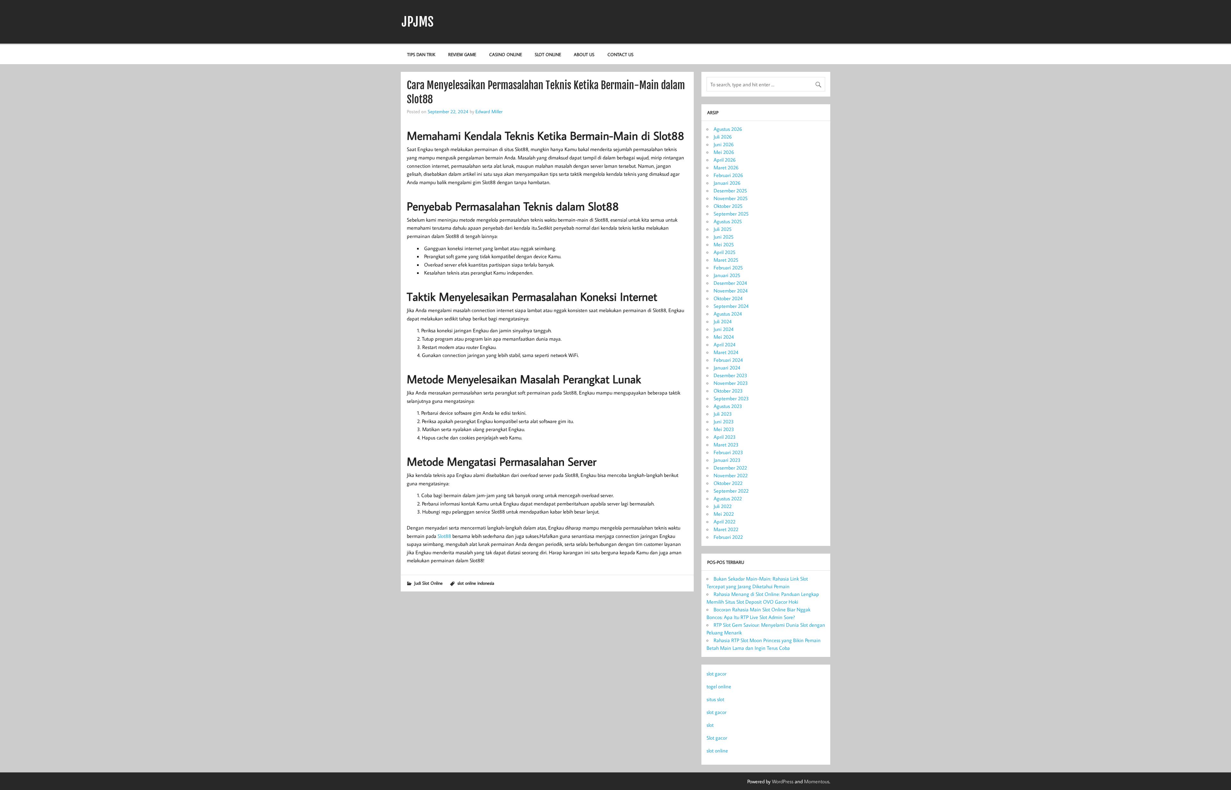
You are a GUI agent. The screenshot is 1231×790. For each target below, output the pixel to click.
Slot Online (548, 54)
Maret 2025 (726, 260)
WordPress (782, 781)
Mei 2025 (724, 244)
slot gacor (716, 673)
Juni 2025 (723, 237)
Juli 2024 (723, 321)
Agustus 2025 (728, 221)
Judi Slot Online (428, 583)
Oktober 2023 (728, 390)
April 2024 (724, 344)
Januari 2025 (727, 275)
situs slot (715, 699)
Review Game (462, 54)
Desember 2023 (730, 375)
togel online (719, 686)
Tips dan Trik (421, 54)
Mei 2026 (724, 152)
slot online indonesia (475, 583)
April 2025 (724, 252)
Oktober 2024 (728, 298)
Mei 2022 (724, 514)
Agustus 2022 (728, 498)
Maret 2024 (726, 352)
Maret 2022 (726, 529)
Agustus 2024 (728, 313)
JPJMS (418, 22)
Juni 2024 (723, 329)
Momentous (816, 781)
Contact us (620, 54)
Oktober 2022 (728, 483)
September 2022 (731, 491)
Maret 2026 (726, 167)
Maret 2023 (726, 444)
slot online (717, 750)
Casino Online (505, 54)
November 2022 (731, 475)
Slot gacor (717, 738)
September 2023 (731, 398)
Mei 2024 (724, 337)
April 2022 (724, 521)
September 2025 (731, 213)
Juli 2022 (723, 506)
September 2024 (731, 306)
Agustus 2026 (728, 129)
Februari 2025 (728, 267)
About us (584, 54)
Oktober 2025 (728, 206)
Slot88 (444, 536)
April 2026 (725, 160)
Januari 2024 (727, 367)
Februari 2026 (728, 175)
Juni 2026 (724, 144)
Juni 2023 (724, 421)
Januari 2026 (727, 183)
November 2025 (731, 198)
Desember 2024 (730, 283)
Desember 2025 (730, 190)
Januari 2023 (727, 460)
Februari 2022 (728, 537)
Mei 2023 (724, 429)
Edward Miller (489, 111)
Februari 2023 (728, 452)
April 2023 (725, 437)
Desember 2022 (730, 467)
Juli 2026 (723, 136)
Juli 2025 (723, 229)
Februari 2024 (728, 360)
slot (710, 725)
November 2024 (731, 290)
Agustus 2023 (728, 406)
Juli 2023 (723, 414)
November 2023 (731, 383)
